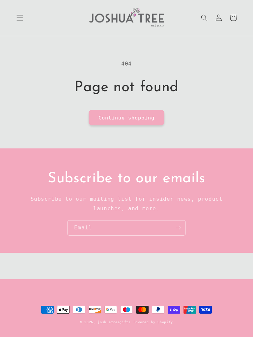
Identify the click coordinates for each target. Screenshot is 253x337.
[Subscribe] (178, 228)
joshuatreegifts (114, 322)
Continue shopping (126, 118)
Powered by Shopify (153, 322)
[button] (20, 18)
